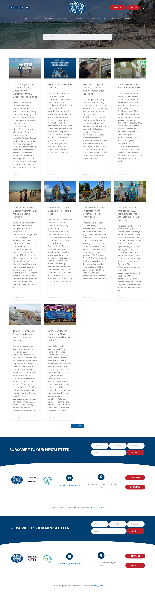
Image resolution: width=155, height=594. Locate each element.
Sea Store (114, 18)
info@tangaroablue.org (70, 485)
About (35, 18)
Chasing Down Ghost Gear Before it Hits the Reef (59, 211)
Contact (128, 18)
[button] (143, 7)
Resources (97, 18)
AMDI (67, 18)
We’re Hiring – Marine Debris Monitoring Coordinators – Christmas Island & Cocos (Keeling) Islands (25, 90)
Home (25, 18)
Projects (80, 18)
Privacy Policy (97, 507)
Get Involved (51, 18)
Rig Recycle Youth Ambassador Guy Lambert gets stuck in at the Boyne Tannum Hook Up (129, 214)
